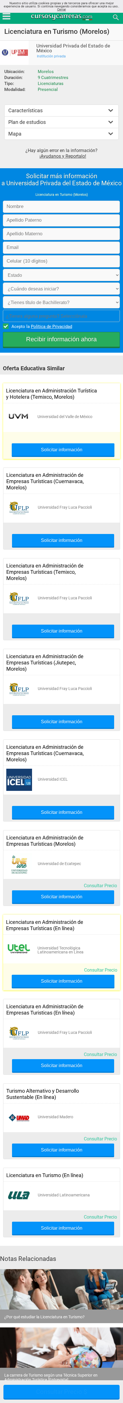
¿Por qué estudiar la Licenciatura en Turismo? (44, 1317)
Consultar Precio (100, 885)
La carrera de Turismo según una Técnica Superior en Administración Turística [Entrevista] (51, 1377)
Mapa (14, 134)
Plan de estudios (27, 122)
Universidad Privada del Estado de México (73, 48)
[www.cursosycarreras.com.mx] (62, 17)
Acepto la (41, 326)
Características (25, 110)
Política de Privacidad (51, 326)
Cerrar (61, 9)
